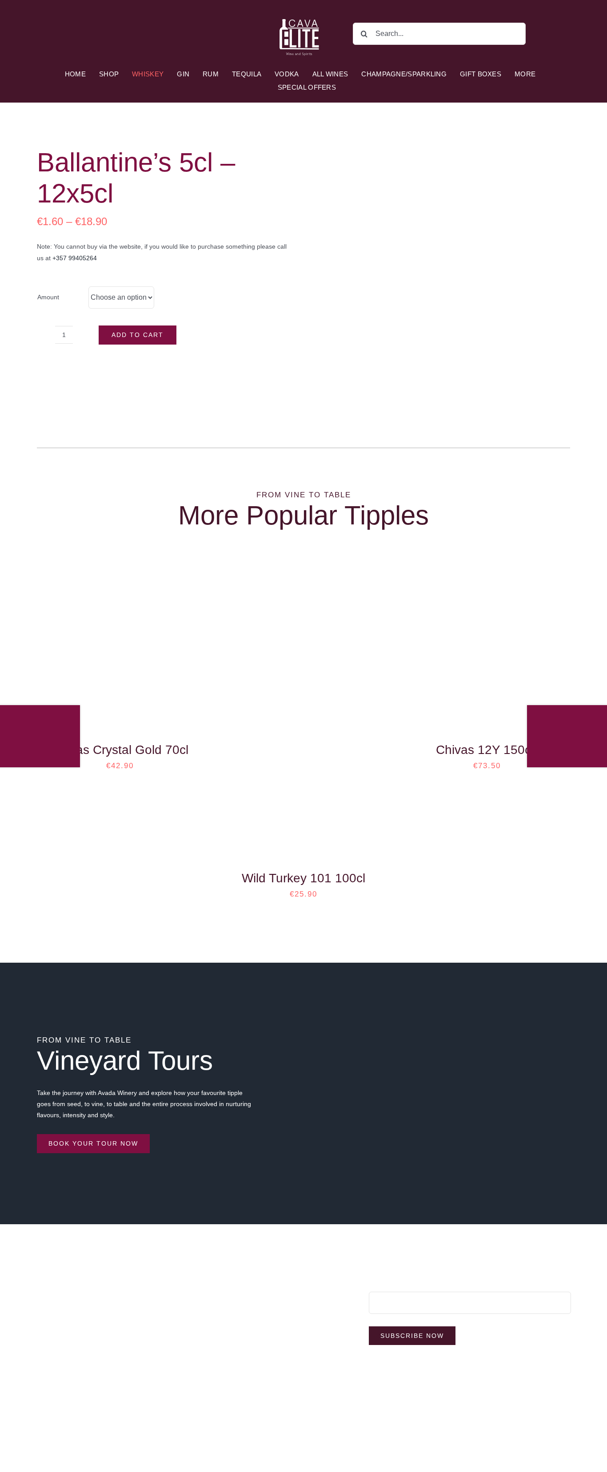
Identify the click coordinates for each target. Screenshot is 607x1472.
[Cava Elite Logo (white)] (300, 12)
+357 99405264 (74, 258)
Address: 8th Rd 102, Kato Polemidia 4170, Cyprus (108, 1275)
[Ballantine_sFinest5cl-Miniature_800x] (442, 270)
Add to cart (138, 334)
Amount (48, 297)
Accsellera (360, 1421)
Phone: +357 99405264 (70, 1293)
